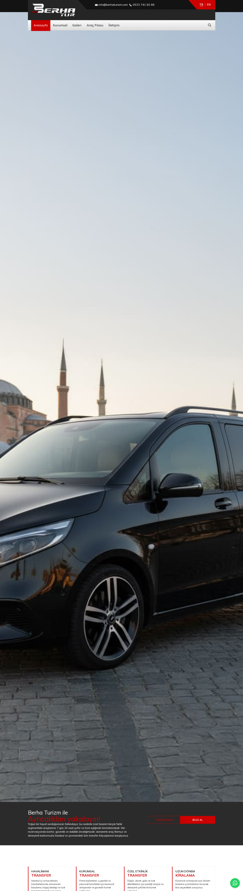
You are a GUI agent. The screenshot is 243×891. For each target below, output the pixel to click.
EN (209, 4)
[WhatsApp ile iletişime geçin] (235, 883)
